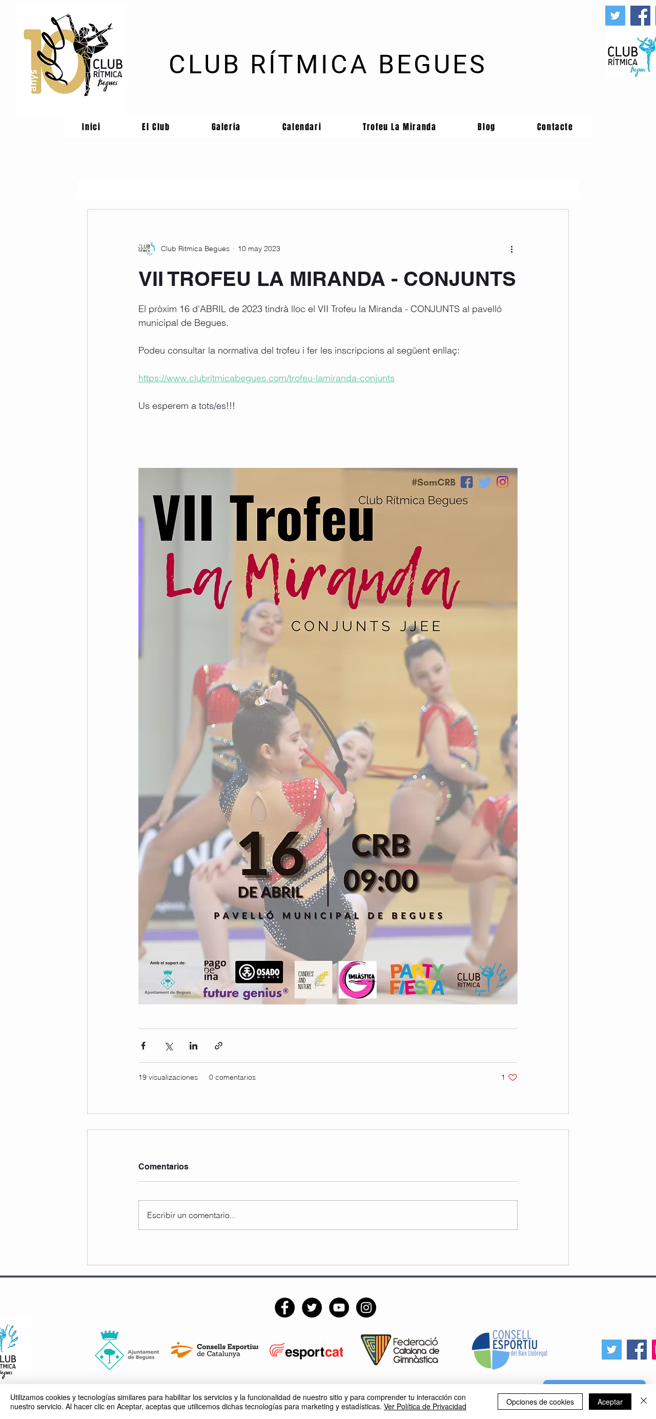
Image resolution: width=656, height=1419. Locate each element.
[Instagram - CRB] (366, 1308)
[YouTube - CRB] (339, 1308)
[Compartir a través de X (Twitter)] (168, 1046)
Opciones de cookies (540, 1401)
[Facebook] (640, 16)
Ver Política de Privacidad (425, 1406)
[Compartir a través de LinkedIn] (193, 1046)
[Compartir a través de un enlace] (218, 1046)
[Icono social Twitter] (615, 16)
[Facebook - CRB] (285, 1308)
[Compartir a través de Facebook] (143, 1046)
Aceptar (610, 1401)
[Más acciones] (511, 248)
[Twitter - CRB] (312, 1308)
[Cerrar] (644, 1401)
